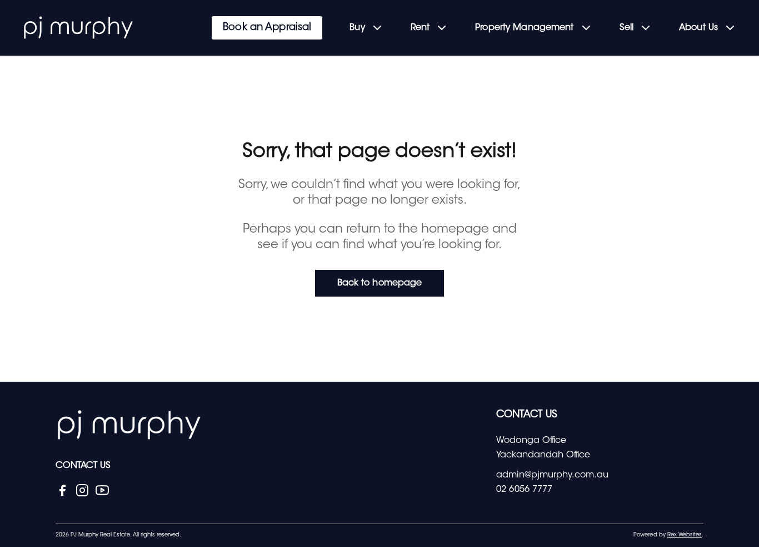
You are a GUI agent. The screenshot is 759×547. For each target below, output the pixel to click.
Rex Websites (684, 535)
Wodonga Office (531, 440)
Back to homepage (379, 283)
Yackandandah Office (543, 455)
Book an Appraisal (267, 28)
